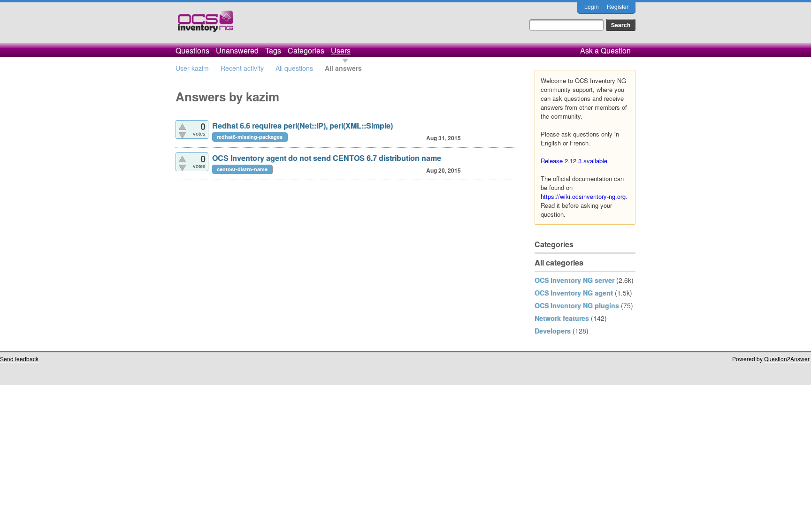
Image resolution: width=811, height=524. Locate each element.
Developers (553, 330)
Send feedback (19, 359)
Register (617, 6)
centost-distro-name (242, 169)
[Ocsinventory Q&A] (206, 25)
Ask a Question (605, 50)
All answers (343, 68)
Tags (273, 50)
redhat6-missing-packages (250, 136)
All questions (294, 68)
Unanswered (237, 50)
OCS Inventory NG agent (574, 292)
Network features (562, 318)
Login (591, 6)
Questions (192, 50)
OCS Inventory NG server (574, 280)
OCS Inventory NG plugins (577, 305)
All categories (559, 262)
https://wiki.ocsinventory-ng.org (583, 196)
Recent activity (242, 68)
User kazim (192, 68)
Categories (306, 50)
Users (341, 50)
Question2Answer (787, 359)
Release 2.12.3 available (574, 160)
